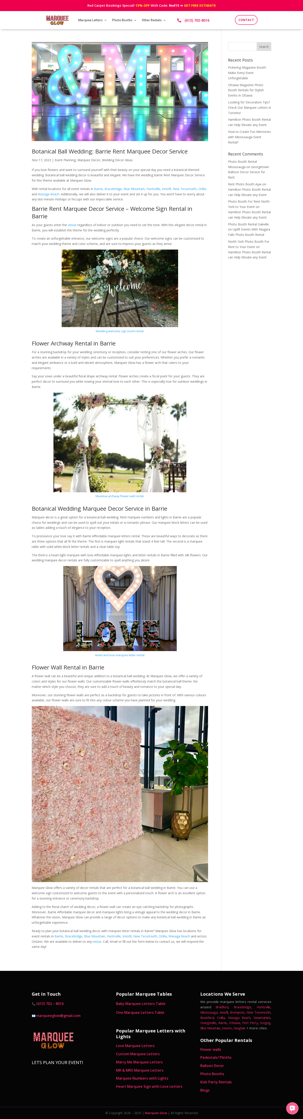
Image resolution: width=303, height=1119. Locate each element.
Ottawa (234, 1022)
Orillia (202, 189)
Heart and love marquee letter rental (119, 655)
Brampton (237, 1012)
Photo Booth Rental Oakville (248, 224)
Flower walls (210, 1049)
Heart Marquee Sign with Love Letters (149, 1086)
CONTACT (246, 20)
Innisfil (166, 189)
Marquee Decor (88, 160)
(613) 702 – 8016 (50, 1003)
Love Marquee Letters (135, 1045)
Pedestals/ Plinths (216, 1057)
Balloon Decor (212, 1065)
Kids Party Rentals (216, 1082)
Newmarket (262, 1017)
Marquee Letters (90, 20)
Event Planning (65, 160)
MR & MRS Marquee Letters (139, 1070)
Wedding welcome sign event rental (120, 331)
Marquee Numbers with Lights (142, 1078)
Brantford (207, 1017)
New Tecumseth (185, 189)
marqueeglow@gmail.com (58, 1015)
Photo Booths (122, 20)
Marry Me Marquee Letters (139, 1062)
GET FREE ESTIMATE (200, 5)
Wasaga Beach (48, 194)
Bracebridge (113, 189)
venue (72, 225)
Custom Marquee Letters (138, 1053)
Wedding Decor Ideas (117, 160)
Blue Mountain (134, 189)
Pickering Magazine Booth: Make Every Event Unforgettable (247, 72)
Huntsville (153, 189)
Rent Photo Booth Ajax (245, 184)
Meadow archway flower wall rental (120, 496)
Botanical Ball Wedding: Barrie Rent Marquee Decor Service (110, 151)
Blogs (205, 1090)
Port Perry (250, 1022)
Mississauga (208, 1012)
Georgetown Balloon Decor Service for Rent (248, 172)
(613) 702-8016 (197, 20)
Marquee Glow (156, 1113)
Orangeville (208, 1022)
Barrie (98, 189)
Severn (227, 1028)
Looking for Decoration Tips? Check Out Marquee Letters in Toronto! (249, 107)
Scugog (265, 1022)
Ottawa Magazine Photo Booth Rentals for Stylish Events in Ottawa (246, 90)
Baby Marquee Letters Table (140, 1003)
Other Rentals (152, 20)
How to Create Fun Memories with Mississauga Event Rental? (249, 137)
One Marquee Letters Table (140, 1012)
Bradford (222, 1007)
